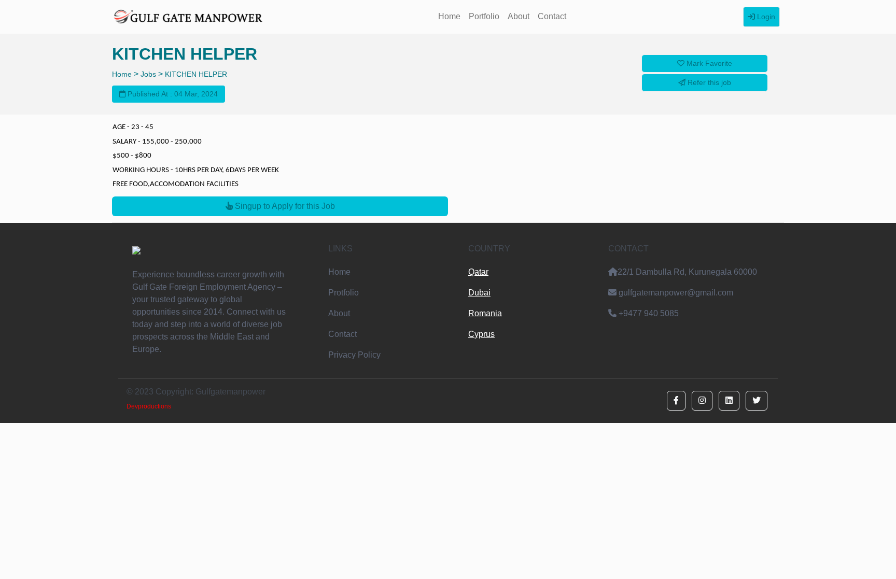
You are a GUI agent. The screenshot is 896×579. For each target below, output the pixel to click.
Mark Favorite (708, 63)
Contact (552, 16)
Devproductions (149, 406)
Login (765, 16)
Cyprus (481, 334)
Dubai (479, 292)
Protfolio (343, 292)
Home (449, 16)
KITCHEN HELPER (196, 74)
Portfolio (484, 16)
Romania (485, 313)
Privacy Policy (354, 354)
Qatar (478, 271)
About (518, 16)
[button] (676, 401)
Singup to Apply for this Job (284, 206)
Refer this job (708, 82)
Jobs (148, 74)
